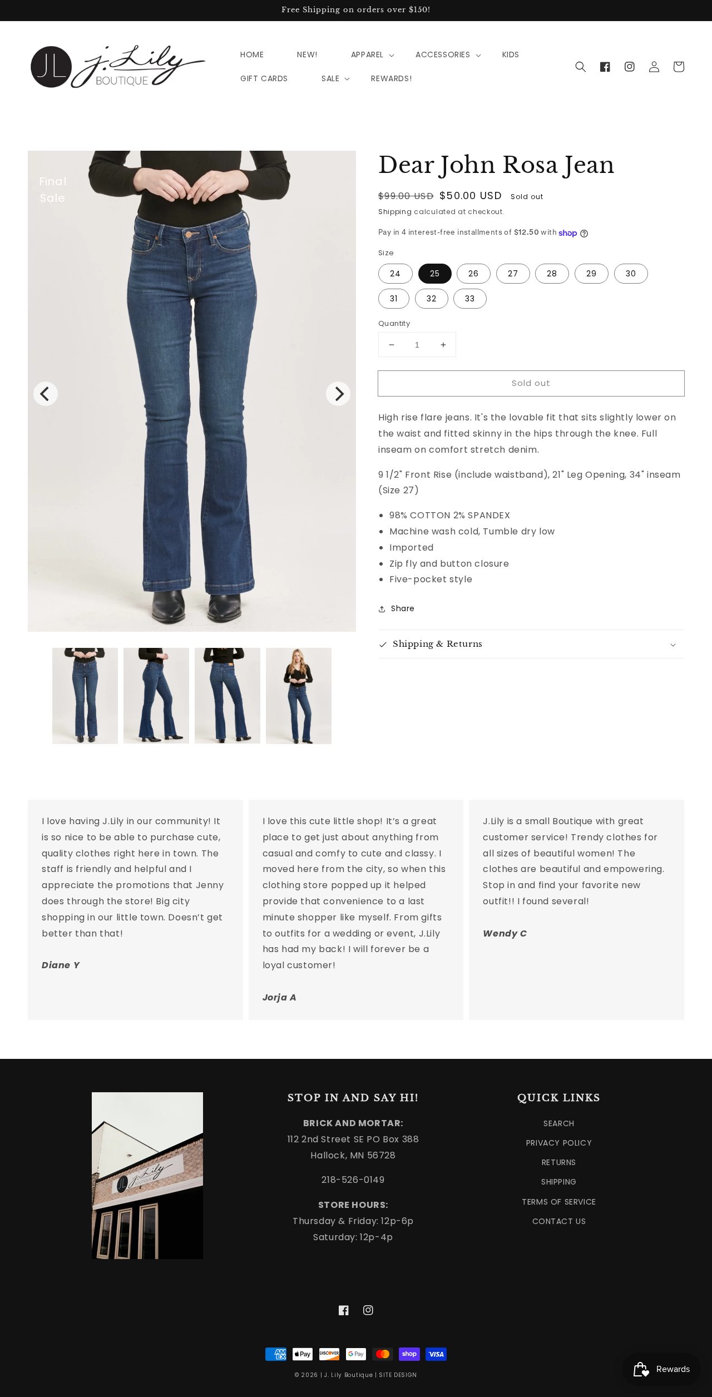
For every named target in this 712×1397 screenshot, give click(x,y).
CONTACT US (559, 1221)
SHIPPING (559, 1181)
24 (395, 273)
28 (552, 273)
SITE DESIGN (398, 1375)
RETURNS (559, 1162)
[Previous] (45, 394)
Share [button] (403, 609)
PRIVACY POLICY (559, 1142)
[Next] (338, 394)
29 (591, 273)
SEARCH (559, 1123)
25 (435, 273)
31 (394, 298)
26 (473, 273)
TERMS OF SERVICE (559, 1201)
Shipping (395, 211)
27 (513, 273)
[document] (192, 394)
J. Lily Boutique (348, 1375)
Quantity (394, 323)
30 (631, 273)
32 (432, 298)
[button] (580, 67)
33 (470, 298)
